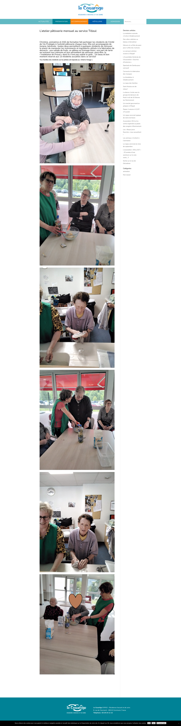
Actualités (43, 21)
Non (153, 723)
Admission (115, 21)
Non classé (126, 175)
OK (149, 723)
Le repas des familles (130, 83)
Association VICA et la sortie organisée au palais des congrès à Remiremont (132, 123)
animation (126, 171)
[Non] (179, 723)
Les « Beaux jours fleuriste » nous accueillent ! (132, 132)
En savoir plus (161, 723)
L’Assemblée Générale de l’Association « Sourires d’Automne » (132, 59)
